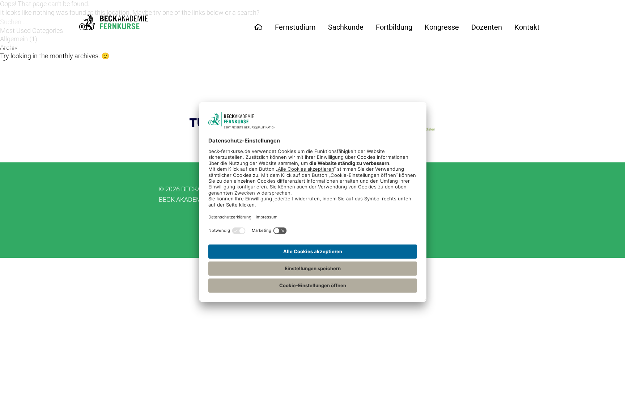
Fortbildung (394, 27)
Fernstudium (295, 27)
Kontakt (527, 27)
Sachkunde (345, 27)
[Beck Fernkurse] (113, 22)
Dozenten (486, 27)
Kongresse (442, 27)
